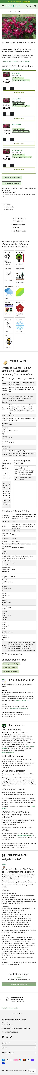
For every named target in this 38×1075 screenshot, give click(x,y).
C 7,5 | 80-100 (17, 150)
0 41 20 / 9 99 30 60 (11, 1032)
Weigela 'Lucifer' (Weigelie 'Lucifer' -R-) (18, 11)
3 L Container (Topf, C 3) (21, 80)
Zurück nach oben (18, 1013)
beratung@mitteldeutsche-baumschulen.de (16, 1028)
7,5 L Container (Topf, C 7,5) (22, 157)
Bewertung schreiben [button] (19, 984)
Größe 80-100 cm (18, 155)
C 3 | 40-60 (16, 73)
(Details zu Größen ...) (21, 700)
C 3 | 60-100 (16, 99)
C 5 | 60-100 (16, 124)
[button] (35, 6)
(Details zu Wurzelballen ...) (19, 708)
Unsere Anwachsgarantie (12, 183)
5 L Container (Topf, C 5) (21, 131)
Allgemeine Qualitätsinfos (12, 177)
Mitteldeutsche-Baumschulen (13, 1070)
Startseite (4, 11)
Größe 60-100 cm (18, 103)
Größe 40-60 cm (18, 78)
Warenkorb (26, 1)
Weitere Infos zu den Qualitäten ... (13, 69)
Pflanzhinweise (25, 61)
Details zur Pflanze (10, 61)
